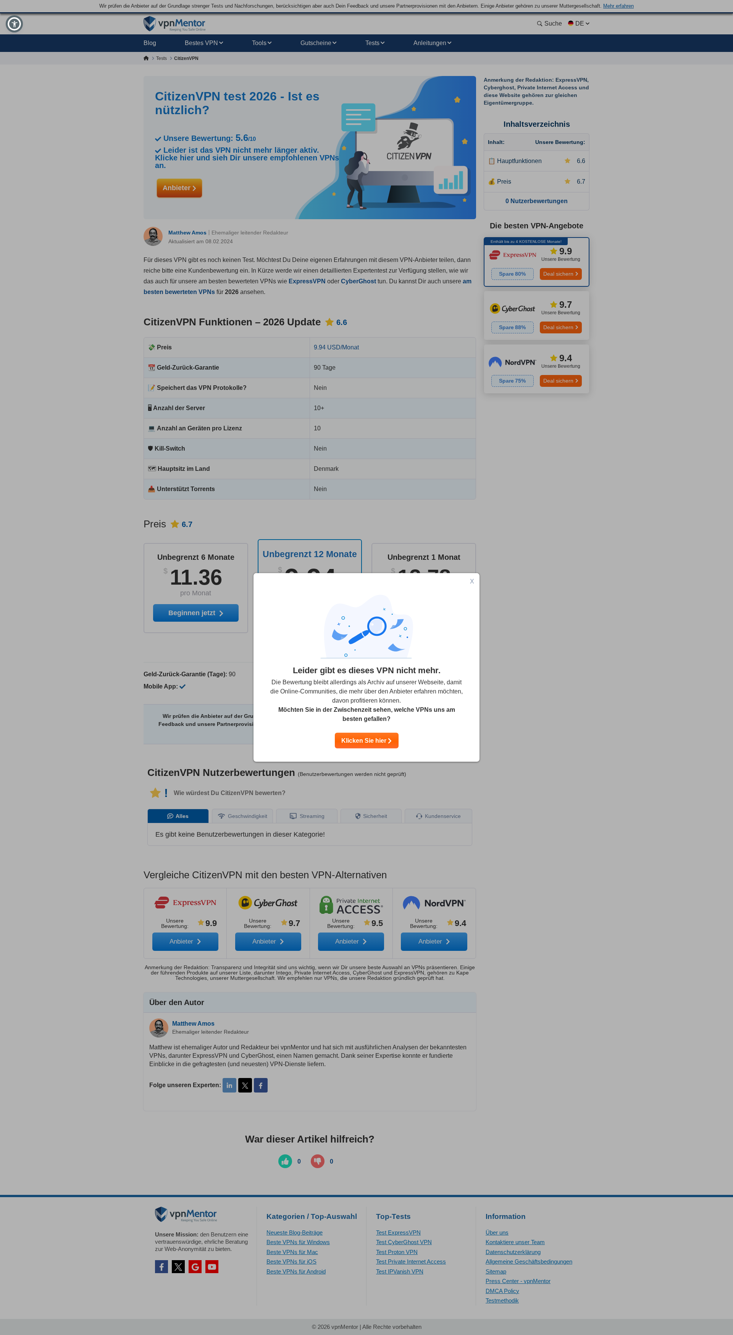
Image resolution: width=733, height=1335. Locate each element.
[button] (14, 24)
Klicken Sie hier (364, 740)
